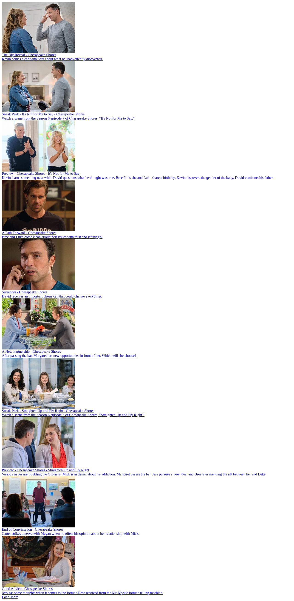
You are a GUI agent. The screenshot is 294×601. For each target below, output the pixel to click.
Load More (10, 597)
